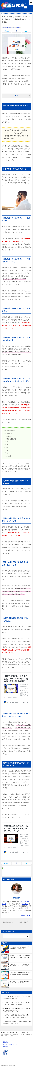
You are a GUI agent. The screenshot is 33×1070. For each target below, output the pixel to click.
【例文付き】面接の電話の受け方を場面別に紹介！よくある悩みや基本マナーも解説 (24, 922)
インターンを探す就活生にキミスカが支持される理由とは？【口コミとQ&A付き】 (20, 956)
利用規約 (5, 1046)
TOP (10, 1032)
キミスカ (25, 904)
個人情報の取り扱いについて (11, 1044)
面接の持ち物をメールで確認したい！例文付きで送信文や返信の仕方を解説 (10, 922)
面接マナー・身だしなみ (8, 27)
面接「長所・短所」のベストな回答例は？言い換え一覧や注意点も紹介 (20, 982)
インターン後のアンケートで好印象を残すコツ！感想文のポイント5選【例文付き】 (20, 965)
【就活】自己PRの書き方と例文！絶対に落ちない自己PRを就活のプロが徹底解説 (20, 973)
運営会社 (5, 1042)
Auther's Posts (25, 916)
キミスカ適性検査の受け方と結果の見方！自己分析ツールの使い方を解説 (20, 947)
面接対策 (18, 27)
